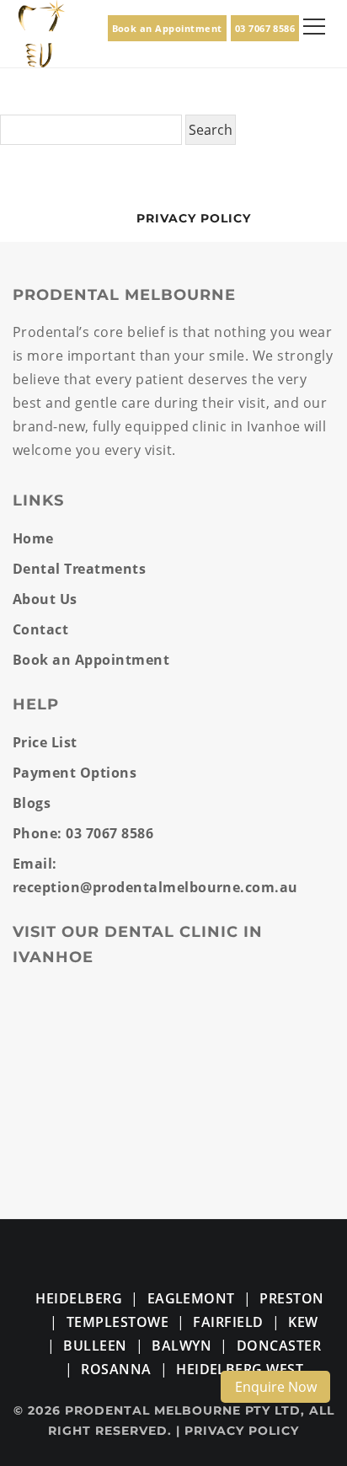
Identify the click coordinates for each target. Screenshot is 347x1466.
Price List (45, 742)
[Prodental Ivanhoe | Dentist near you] (42, 32)
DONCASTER (279, 1345)
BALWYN (181, 1345)
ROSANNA (116, 1369)
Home (33, 538)
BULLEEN (94, 1345)
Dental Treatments (79, 568)
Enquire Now (276, 1387)
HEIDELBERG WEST (239, 1369)
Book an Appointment (167, 28)
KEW (303, 1322)
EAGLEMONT (191, 1298)
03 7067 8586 (265, 28)
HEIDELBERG (78, 1298)
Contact (40, 629)
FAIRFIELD (228, 1322)
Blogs (32, 803)
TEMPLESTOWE (117, 1322)
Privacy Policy (193, 218)
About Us (45, 599)
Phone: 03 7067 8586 (83, 833)
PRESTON (291, 1298)
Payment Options (74, 772)
